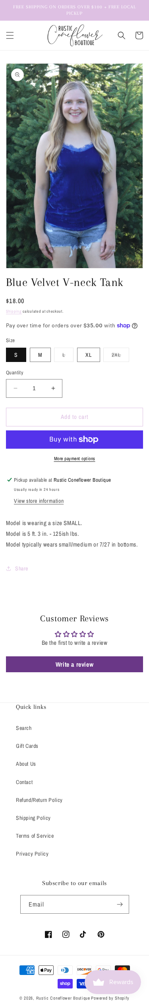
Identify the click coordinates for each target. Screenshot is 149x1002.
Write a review (74, 664)
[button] (10, 35)
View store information (39, 500)
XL (88, 354)
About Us (26, 763)
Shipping (14, 311)
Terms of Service (35, 835)
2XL (120, 356)
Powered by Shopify (110, 998)
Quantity (14, 372)
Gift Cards (27, 745)
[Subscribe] (120, 904)
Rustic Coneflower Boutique (63, 998)
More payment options (74, 458)
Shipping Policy (33, 817)
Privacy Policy (32, 853)
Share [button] (21, 568)
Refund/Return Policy (39, 800)
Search (24, 728)
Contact (24, 782)
